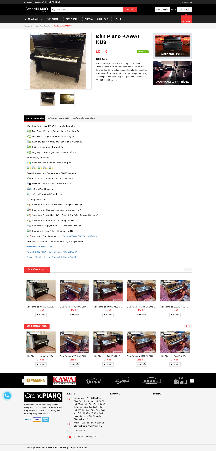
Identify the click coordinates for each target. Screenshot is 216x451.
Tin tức (89, 19)
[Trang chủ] (36, 10)
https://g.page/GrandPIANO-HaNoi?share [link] (78, 236)
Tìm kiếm (129, 10)
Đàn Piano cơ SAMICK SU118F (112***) (145, 307)
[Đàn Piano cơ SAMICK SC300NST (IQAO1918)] (175, 290)
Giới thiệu (71, 19)
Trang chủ (33, 19)
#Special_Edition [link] (60, 257)
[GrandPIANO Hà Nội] (43, 395)
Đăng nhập (162, 10)
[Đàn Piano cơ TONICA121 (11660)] (108, 290)
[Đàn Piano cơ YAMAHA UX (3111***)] (41, 290)
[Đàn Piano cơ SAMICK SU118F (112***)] (141, 290)
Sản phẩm (52, 19)
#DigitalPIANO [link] (70, 252)
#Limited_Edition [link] (43, 257)
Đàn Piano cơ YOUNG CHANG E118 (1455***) (82, 307)
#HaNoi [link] (44, 252)
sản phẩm (186, 21)
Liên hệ (118, 19)
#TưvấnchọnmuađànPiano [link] (39, 247)
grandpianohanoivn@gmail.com (87, 437)
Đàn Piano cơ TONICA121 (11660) (109, 307)
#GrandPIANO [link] (33, 252)
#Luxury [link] (30, 257)
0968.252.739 (80, 431)
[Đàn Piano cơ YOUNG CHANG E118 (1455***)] (74, 290)
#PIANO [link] (72, 257)
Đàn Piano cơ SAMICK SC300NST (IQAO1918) (182, 307)
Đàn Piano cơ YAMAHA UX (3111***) (43, 307)
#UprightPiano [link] (55, 252)
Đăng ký (184, 10)
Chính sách (103, 19)
